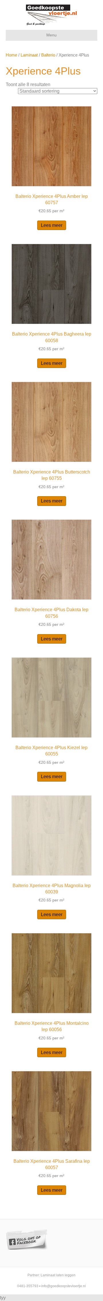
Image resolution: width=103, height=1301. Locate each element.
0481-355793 (27, 1286)
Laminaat (29, 55)
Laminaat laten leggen (58, 1275)
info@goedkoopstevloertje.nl (63, 1286)
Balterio (48, 55)
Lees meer (51, 225)
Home (11, 55)
